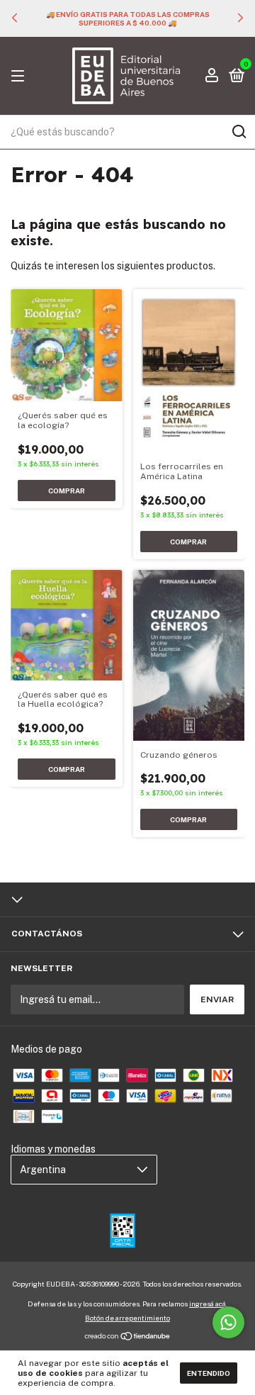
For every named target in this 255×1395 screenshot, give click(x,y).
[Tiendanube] (128, 1337)
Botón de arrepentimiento (127, 1317)
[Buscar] (238, 132)
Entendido (208, 1373)
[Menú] (20, 77)
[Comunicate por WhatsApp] (228, 1322)
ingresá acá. (208, 1303)
